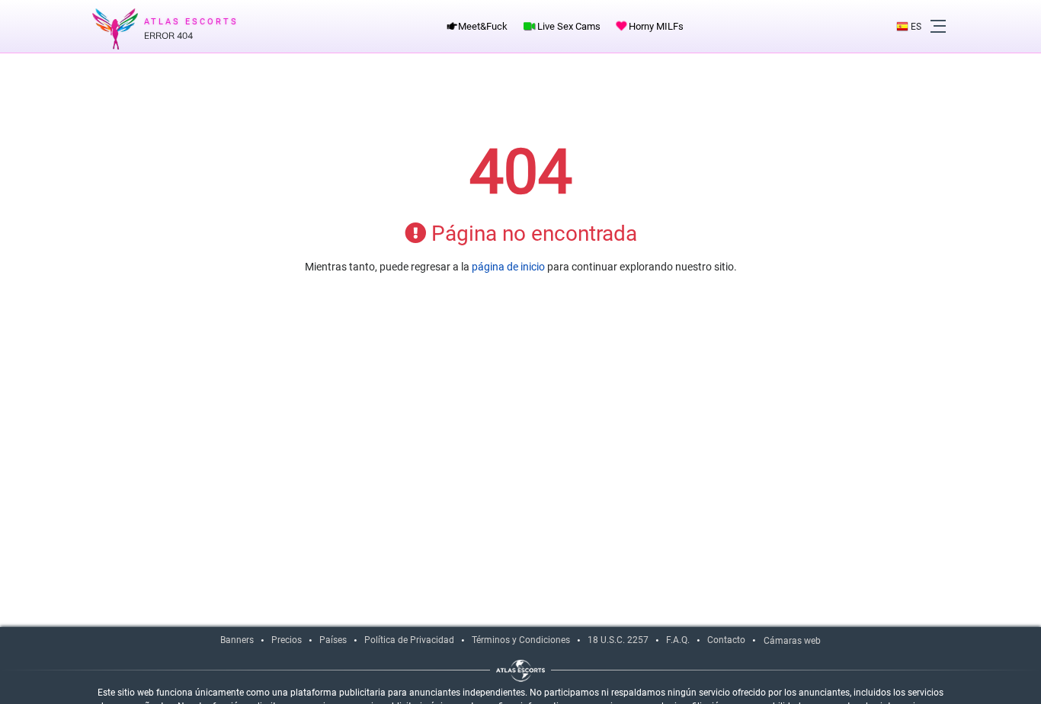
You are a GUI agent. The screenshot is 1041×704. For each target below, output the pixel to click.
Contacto (726, 640)
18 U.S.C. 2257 (618, 640)
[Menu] (938, 26)
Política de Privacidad (409, 640)
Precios (286, 640)
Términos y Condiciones (521, 640)
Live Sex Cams (568, 26)
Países (333, 640)
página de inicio (508, 267)
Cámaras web (792, 640)
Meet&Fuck (482, 26)
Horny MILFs (655, 26)
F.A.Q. (678, 640)
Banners (237, 640)
